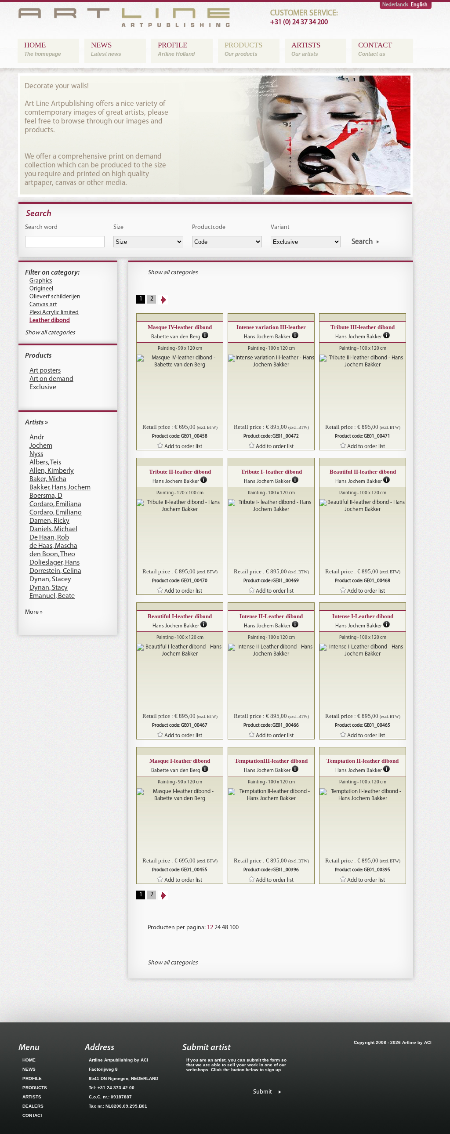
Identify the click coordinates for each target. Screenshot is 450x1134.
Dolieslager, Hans (54, 562)
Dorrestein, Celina (55, 571)
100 (234, 927)
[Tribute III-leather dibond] (362, 362)
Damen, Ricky (49, 521)
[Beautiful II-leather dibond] (362, 506)
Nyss (36, 454)
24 (217, 927)
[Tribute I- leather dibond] (271, 506)
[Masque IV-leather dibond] (180, 362)
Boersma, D (45, 496)
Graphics (40, 281)
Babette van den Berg (175, 337)
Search (362, 242)
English (419, 4)
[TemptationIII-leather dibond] (271, 795)
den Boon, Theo (52, 554)
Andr (36, 437)
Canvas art (43, 304)
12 (210, 927)
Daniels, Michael (53, 529)
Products (38, 355)
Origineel (41, 289)
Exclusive (42, 387)
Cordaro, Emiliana (55, 504)
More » (34, 612)
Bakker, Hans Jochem (60, 487)
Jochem (40, 445)
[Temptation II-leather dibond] (362, 795)
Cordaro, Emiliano (55, 512)
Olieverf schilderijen (54, 296)
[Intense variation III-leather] (271, 362)
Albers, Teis (45, 462)
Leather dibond (49, 320)
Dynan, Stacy (48, 587)
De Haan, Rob (49, 537)
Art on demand (51, 379)
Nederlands (395, 4)
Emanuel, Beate (52, 596)
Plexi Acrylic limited (54, 312)
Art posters (45, 370)
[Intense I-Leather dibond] (362, 651)
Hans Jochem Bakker (267, 337)
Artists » (36, 422)
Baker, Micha (47, 479)
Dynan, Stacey (50, 579)
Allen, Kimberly (51, 471)
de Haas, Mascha (53, 546)
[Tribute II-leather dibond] (180, 506)
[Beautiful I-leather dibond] (180, 651)
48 (225, 927)
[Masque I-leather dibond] (180, 795)
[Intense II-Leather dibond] (271, 651)
